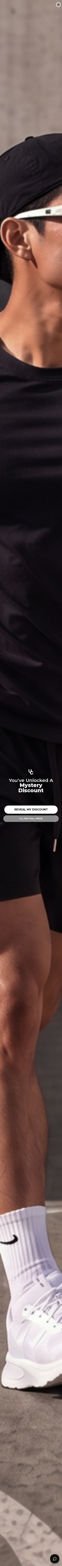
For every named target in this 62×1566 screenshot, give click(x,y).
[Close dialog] (58, 5)
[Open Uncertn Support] (54, 1558)
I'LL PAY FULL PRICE (31, 818)
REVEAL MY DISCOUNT (31, 809)
